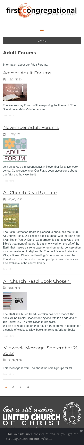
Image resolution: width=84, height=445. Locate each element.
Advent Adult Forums (27, 73)
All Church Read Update (30, 192)
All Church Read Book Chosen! (37, 281)
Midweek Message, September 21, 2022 (40, 350)
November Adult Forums (31, 127)
